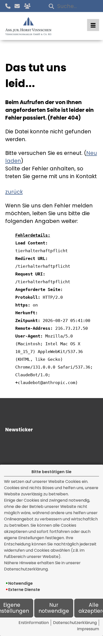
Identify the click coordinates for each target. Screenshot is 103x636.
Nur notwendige (53, 608)
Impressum (88, 629)
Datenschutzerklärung (75, 622)
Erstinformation (33, 622)
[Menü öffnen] (93, 25)
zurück (14, 191)
